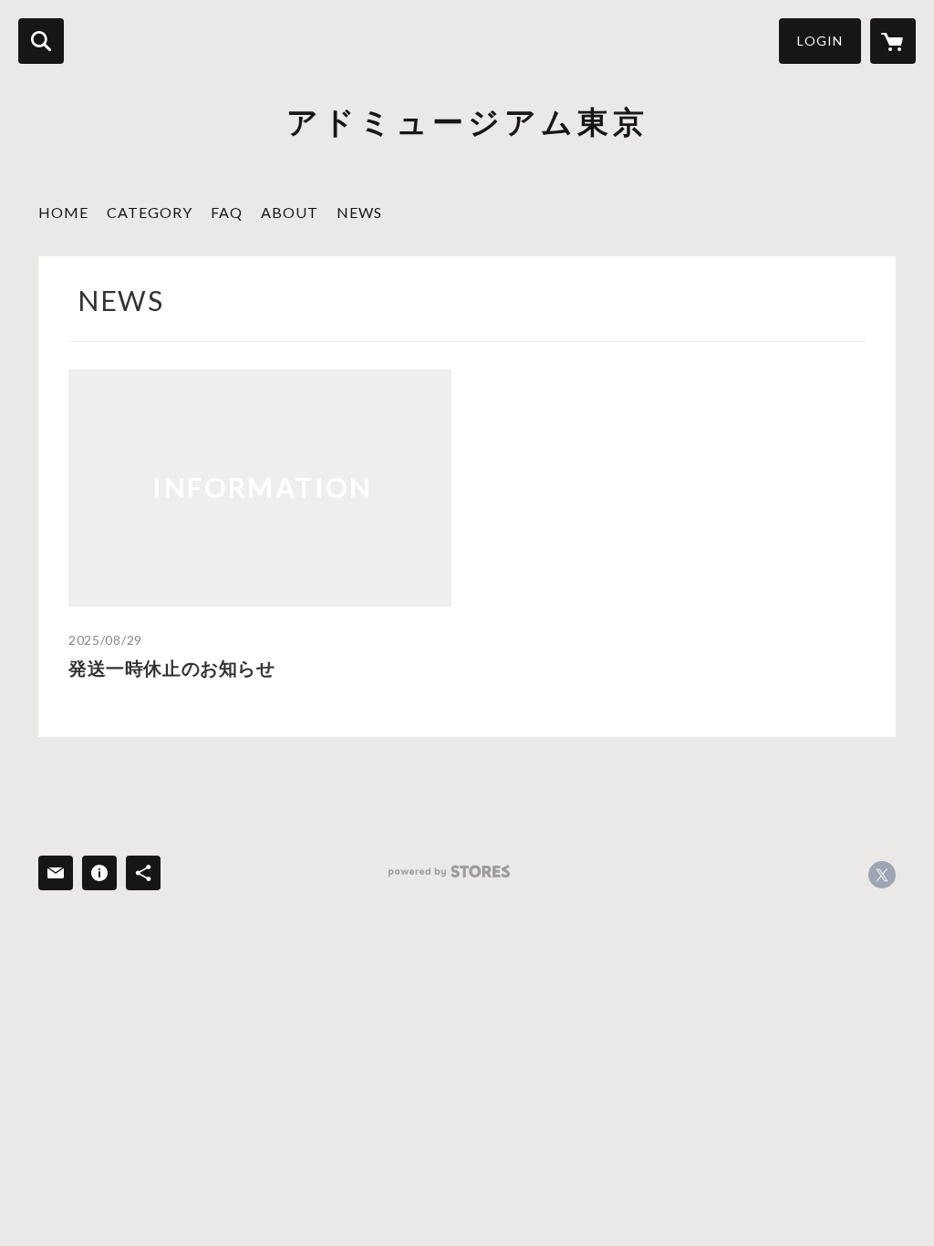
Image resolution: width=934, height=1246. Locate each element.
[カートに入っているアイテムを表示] (893, 41)
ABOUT (289, 212)
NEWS (359, 212)
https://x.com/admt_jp (882, 874)
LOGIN (820, 40)
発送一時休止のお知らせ (171, 668)
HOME (63, 212)
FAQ (227, 212)
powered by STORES (449, 871)
